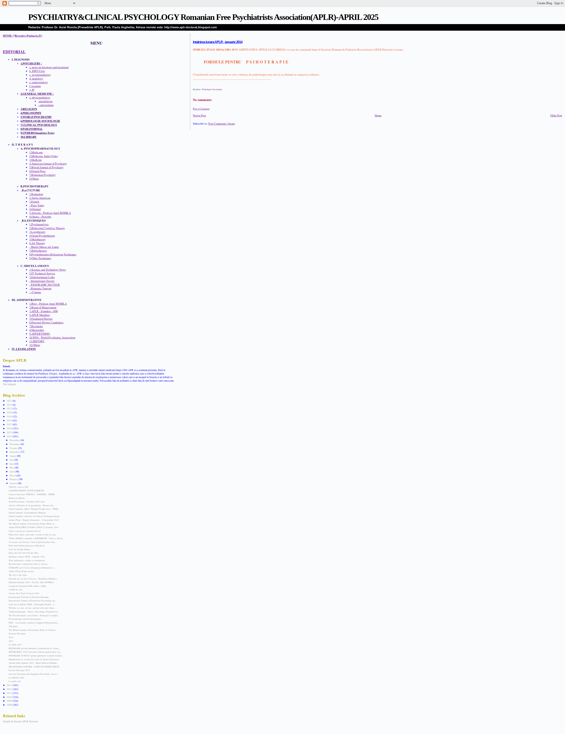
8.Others (34, 179)
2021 (10, 408)
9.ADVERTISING (39, 334)
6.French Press (37, 171)
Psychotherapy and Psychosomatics (25, 618)
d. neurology (36, 78)
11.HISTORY (37, 341)
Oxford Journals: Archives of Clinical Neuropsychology (34, 516)
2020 (10, 412)
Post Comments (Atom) (221, 124)
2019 (10, 416)
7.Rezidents (36, 326)
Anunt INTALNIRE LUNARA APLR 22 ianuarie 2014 (33, 527)
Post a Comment (201, 108)
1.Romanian (36, 194)
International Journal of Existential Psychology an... (33, 600)
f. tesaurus (35, 86)
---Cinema (35, 292)
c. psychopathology (40, 75)
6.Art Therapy (37, 243)
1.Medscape (36, 152)
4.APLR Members (39, 315)
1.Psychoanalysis (39, 224)
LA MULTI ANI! (16, 677)
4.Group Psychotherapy (42, 236)
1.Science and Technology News (47, 270)
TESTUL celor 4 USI (18, 487)
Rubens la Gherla (17, 498)
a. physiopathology (39, 97)
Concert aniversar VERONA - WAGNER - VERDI (32, 494)
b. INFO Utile (37, 71)
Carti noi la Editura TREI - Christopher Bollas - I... (32, 604)
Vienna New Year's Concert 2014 (24, 593)
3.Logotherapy (37, 232)
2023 (10, 400)
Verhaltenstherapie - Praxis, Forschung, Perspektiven (33, 611)
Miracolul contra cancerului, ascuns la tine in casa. (32, 534)
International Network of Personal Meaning (29, 597)
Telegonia (13, 626)
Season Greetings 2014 (19, 670)
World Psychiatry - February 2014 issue (27, 501)
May (12, 467)
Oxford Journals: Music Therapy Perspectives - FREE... (34, 508)
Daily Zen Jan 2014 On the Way (23, 552)
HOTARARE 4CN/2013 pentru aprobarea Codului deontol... (36, 655)
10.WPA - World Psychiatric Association (52, 337)
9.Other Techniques (40, 258)
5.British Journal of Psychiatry (46, 167)
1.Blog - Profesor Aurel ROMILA (48, 304)
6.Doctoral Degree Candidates (46, 322)
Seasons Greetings (17, 633)
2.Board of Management (42, 307)
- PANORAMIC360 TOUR (44, 285)
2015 (10, 432)
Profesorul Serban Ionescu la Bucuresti (27, 545)
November (14, 444)
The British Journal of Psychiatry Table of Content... (33, 629)
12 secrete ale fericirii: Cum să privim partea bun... (32, 542)
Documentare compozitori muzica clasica (28, 563)
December (14, 440)
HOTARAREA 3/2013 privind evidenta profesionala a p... (35, 651)
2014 (10, 436)
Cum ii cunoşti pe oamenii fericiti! (25, 530)
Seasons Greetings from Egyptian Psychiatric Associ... (34, 673)
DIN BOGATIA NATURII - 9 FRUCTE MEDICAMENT (34, 666)
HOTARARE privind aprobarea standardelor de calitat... (34, 648)
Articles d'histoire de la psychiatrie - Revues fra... (32, 505)
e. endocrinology (38, 82)
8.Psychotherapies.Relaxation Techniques (52, 254)
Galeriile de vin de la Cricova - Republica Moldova (33, 578)
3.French (34, 201)
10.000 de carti (16, 589)
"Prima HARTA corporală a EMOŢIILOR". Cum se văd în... (36, 538)
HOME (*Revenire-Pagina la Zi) (22, 36)
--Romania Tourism (40, 288)
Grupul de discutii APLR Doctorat (20, 721)
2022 (10, 404)
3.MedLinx (35, 160)
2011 (10, 693)
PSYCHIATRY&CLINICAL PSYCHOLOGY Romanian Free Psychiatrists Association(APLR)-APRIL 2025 (203, 17)
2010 (10, 697)
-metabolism (45, 101)
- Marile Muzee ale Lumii (44, 247)
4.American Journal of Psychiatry (48, 163)
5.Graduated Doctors (41, 319)
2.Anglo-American (39, 198)
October (13, 448)
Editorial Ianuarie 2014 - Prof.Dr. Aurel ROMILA (31, 582)
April (12, 471)
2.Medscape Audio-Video (43, 156)
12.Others (34, 345)
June (11, 463)
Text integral (9, 384)
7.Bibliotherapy (38, 251)
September (14, 451)
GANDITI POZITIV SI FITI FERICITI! (26, 490)
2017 (10, 424)
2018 (10, 420)
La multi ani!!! (15, 644)
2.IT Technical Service (42, 273)
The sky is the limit (18, 574)
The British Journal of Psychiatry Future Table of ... (32, 523)
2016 (10, 428)
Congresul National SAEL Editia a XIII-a (28, 586)
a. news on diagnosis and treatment (49, 67)
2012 (10, 689)
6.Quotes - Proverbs (40, 217)
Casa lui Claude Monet (19, 549)
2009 (10, 700)
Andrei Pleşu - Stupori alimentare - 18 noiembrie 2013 (34, 519)
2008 (10, 704)
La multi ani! (15, 681)
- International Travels (42, 281)
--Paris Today (36, 205)
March (13, 475)
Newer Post (199, 115)
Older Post (556, 115)
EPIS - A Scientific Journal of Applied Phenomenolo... (34, 622)
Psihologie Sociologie (212, 89)
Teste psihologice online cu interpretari (27, 560)
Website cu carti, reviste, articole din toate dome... (32, 607)
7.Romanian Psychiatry (42, 175)
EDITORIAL (14, 52)
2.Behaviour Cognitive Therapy (47, 228)
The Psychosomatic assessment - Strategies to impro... (34, 615)
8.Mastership (36, 330)
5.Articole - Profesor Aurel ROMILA (50, 213)
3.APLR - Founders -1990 (43, 311)
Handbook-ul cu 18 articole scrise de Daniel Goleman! (34, 659)
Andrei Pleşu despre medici (21, 571)
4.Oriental (35, 209)
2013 (10, 685)
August (13, 455)
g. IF (31, 90)
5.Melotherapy (37, 239)
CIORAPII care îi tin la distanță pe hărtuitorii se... (32, 567)
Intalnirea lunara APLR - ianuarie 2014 (217, 42)
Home (378, 115)
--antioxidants (46, 105)
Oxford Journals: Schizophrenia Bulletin (27, 512)
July (11, 459)
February (14, 479)
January (13, 483)
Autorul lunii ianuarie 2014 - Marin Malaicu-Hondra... (34, 662)
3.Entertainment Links (42, 277)
